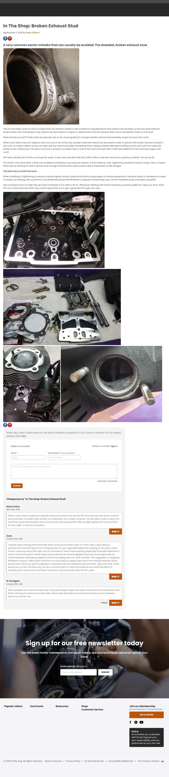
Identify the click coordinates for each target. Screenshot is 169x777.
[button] (5, 38)
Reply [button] (115, 531)
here (23, 436)
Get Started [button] (146, 714)
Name (14, 453)
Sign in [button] (114, 446)
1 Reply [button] (104, 602)
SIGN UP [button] (105, 672)
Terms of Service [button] (53, 761)
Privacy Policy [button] (73, 761)
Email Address (61, 453)
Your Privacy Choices (148, 761)
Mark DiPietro (33, 32)
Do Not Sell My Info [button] (94, 761)
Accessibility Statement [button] (120, 761)
